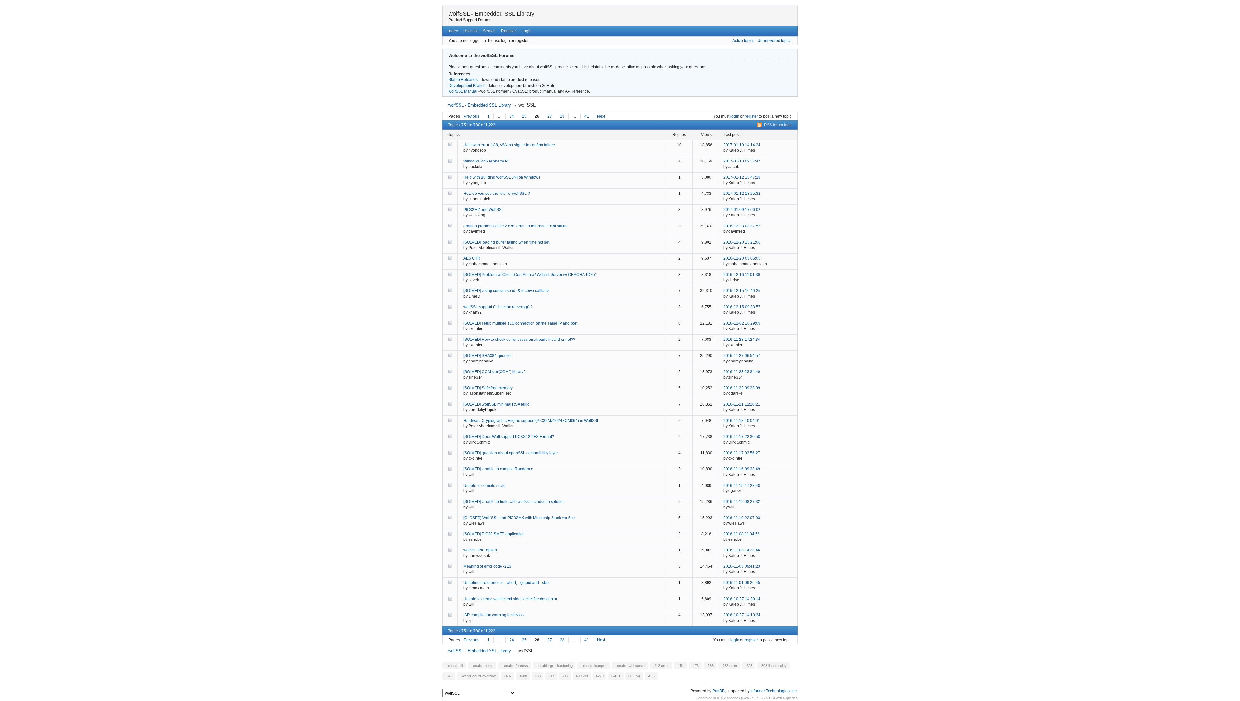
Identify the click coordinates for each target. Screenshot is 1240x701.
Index (453, 31)
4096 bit (582, 676)
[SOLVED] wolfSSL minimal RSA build (496, 404)
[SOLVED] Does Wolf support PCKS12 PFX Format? (508, 436)
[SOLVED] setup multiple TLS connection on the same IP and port (520, 323)
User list (470, 31)
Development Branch (467, 85)
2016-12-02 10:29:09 (741, 323)
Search (489, 31)
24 (512, 116)
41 (586, 116)
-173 (695, 666)
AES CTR (471, 258)
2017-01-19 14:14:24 (741, 145)
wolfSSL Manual (463, 91)
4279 (600, 676)
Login (527, 31)
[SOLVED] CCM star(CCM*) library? (494, 372)
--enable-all (454, 666)
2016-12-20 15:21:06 (741, 242)
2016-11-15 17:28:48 (741, 485)
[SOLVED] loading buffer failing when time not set (506, 242)
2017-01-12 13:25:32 (741, 193)
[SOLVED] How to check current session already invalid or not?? (519, 339)
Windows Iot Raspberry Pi (486, 161)
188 (538, 676)
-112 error (661, 666)
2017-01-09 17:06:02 (741, 209)
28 (562, 116)
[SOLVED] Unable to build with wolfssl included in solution (514, 501)
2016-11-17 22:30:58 (741, 436)
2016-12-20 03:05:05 (741, 258)
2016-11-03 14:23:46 (741, 550)
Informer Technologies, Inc (773, 691)
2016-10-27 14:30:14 (741, 599)
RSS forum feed (778, 125)
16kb (523, 676)
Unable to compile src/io (484, 485)
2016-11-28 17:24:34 (741, 339)
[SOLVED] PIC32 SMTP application (494, 534)
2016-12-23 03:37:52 (741, 226)
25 (524, 116)
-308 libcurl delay (773, 666)
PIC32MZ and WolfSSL (483, 209)
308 (565, 676)
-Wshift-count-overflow (478, 676)
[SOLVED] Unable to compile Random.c (498, 469)
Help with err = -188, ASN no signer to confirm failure (509, 145)
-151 (680, 666)
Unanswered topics (774, 40)
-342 (448, 676)
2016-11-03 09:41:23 (741, 566)
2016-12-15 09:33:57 (741, 307)
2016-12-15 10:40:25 (741, 290)
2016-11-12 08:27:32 (741, 501)
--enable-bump (481, 666)
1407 (508, 676)
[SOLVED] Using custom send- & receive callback (506, 290)
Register (508, 31)
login (734, 116)
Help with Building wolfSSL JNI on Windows (501, 177)
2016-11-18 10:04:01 (741, 420)
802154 (634, 676)
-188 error (729, 666)
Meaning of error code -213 (487, 566)
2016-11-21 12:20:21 (741, 404)
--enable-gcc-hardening (554, 666)
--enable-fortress (514, 666)
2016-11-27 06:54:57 (741, 355)
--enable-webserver (630, 666)
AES (651, 676)
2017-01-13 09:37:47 (741, 161)
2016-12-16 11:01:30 (741, 274)
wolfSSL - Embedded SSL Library (491, 13)
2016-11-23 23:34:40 (741, 372)
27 (549, 116)
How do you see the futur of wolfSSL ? (496, 193)
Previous (471, 116)
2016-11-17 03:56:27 (741, 453)
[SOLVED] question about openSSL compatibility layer (510, 453)
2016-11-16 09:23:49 (741, 469)
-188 (710, 666)
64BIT (616, 676)
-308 (748, 666)
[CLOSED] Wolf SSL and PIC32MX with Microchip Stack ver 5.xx (519, 518)
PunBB (718, 691)
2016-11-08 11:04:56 (741, 534)
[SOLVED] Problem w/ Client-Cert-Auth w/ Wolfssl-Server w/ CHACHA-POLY (529, 274)
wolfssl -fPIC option (480, 550)
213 (551, 676)
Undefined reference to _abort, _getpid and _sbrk (506, 583)
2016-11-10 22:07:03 (741, 518)
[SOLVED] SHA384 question (488, 355)
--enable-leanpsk (593, 666)
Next (601, 116)
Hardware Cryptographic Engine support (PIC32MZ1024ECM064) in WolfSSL (531, 420)
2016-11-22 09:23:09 (741, 388)
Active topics (743, 40)
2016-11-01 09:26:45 (741, 583)
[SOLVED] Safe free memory (488, 388)
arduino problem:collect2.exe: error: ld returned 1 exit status (515, 226)
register (751, 116)
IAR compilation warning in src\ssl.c (494, 615)
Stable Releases (463, 80)
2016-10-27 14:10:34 (741, 615)
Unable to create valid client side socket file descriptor (510, 599)
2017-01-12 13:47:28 (741, 177)
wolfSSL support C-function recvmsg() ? (498, 307)
